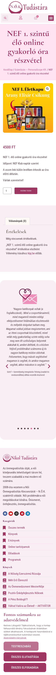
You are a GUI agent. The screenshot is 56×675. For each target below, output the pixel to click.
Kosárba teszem (25, 191)
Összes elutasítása (25, 657)
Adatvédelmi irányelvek (15, 637)
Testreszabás (21, 646)
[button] (5, 18)
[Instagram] (16, 513)
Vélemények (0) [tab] (17, 221)
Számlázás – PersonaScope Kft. (31, 69)
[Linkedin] (28, 513)
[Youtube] (11, 513)
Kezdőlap (8, 69)
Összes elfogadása (25, 667)
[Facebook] (5, 513)
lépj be (31, 253)
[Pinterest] (22, 513)
